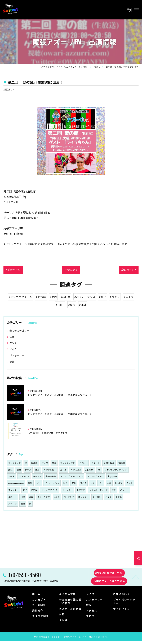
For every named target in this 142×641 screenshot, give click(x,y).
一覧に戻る (71, 269)
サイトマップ (121, 608)
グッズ (28, 469)
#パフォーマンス (84, 297)
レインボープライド (98, 489)
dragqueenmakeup (16, 483)
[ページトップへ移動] (135, 576)
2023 (31, 496)
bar (99, 469)
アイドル (95, 462)
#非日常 (65, 297)
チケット (37, 476)
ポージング (69, 496)
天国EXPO (89, 469)
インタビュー (50, 469)
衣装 (109, 483)
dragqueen (112, 476)
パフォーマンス (52, 483)
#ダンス (115, 297)
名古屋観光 (51, 476)
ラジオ (129, 483)
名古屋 (34, 489)
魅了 (25, 489)
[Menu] (137, 9)
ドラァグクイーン (50, 489)
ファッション (14, 462)
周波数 (34, 462)
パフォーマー (17, 355)
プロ (38, 483)
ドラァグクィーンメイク (71, 476)
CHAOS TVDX (109, 462)
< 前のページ (13, 269)
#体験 (82, 305)
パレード (124, 489)
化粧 (23, 496)
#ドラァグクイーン (20, 297)
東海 (54, 462)
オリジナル (83, 496)
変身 (74, 483)
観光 (12, 361)
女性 (114, 489)
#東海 (53, 297)
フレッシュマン (67, 462)
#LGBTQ (60, 305)
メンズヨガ (76, 469)
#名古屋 (41, 297)
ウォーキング (43, 496)
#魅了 (102, 297)
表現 (23, 503)
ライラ (83, 483)
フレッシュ (13, 489)
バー (101, 483)
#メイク (129, 297)
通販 (19, 469)
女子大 (11, 476)
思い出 (63, 469)
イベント (83, 462)
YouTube (121, 462)
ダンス (13, 343)
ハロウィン (24, 476)
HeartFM (118, 483)
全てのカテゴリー (19, 330)
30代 (65, 483)
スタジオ (81, 489)
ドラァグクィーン (95, 476)
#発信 (71, 305)
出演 (10, 469)
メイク (13, 349)
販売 (37, 469)
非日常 (45, 462)
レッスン (97, 496)
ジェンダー (67, 489)
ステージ (12, 503)
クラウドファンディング (116, 469)
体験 (12, 336)
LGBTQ (57, 496)
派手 (30, 483)
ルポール (12, 496)
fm (26, 462)
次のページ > (128, 269)
